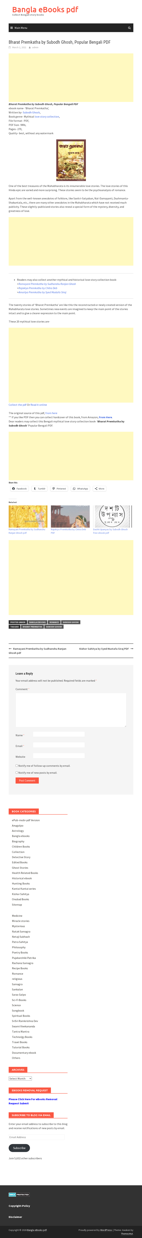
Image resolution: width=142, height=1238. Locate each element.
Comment (22, 689)
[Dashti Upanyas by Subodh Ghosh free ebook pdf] (112, 516)
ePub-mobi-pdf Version (26, 820)
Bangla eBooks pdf (45, 9)
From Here (105, 417)
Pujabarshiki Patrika (24, 958)
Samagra (17, 984)
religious (17, 979)
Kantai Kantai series (24, 888)
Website (20, 756)
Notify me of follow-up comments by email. (44, 765)
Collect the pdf (17, 404)
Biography (18, 841)
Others (16, 1058)
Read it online (38, 404)
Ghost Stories (20, 867)
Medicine (17, 915)
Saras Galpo (19, 994)
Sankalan (17, 989)
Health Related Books (25, 873)
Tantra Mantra (20, 1031)
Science (16, 1005)
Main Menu (21, 27)
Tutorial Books (21, 1047)
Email (20, 746)
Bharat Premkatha (32, 626)
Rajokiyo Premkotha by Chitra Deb (38, 288)
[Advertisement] (71, 77)
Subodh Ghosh (31, 112)
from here (51, 413)
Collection (18, 852)
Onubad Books (20, 899)
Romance (54, 622)
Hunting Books (21, 883)
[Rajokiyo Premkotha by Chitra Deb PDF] (70, 516)
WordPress (106, 1230)
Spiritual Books (21, 1015)
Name (20, 735)
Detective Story (21, 857)
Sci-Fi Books (19, 1000)
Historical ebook (22, 878)
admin (35, 47)
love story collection (47, 116)
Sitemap (17, 904)
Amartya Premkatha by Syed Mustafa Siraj (42, 292)
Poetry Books (20, 952)
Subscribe (19, 1148)
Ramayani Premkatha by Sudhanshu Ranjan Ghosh (47, 284)
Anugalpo (17, 825)
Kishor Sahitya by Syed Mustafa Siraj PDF (104, 648)
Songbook (18, 1010)
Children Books (21, 846)
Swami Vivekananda (23, 1026)
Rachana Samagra (22, 963)
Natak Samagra (21, 931)
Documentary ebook (24, 1052)
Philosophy (18, 947)
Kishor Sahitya (20, 894)
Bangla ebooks (37, 622)
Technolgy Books (22, 1037)
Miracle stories (20, 921)
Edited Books (20, 862)
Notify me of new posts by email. (37, 772)
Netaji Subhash (21, 936)
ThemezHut (127, 1233)
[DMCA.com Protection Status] (19, 1194)
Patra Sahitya (20, 942)
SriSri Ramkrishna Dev (25, 1021)
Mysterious (18, 926)
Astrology (18, 830)
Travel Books (19, 1042)
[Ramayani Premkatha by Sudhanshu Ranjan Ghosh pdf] (28, 516)
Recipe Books (20, 968)
